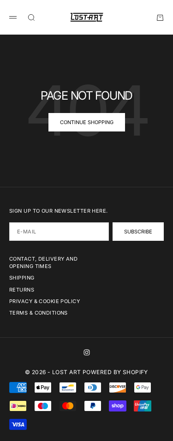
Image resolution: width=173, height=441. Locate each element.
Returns (21, 289)
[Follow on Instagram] (86, 352)
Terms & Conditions (38, 313)
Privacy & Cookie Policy (44, 301)
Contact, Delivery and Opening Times (43, 262)
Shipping (22, 277)
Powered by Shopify (115, 372)
